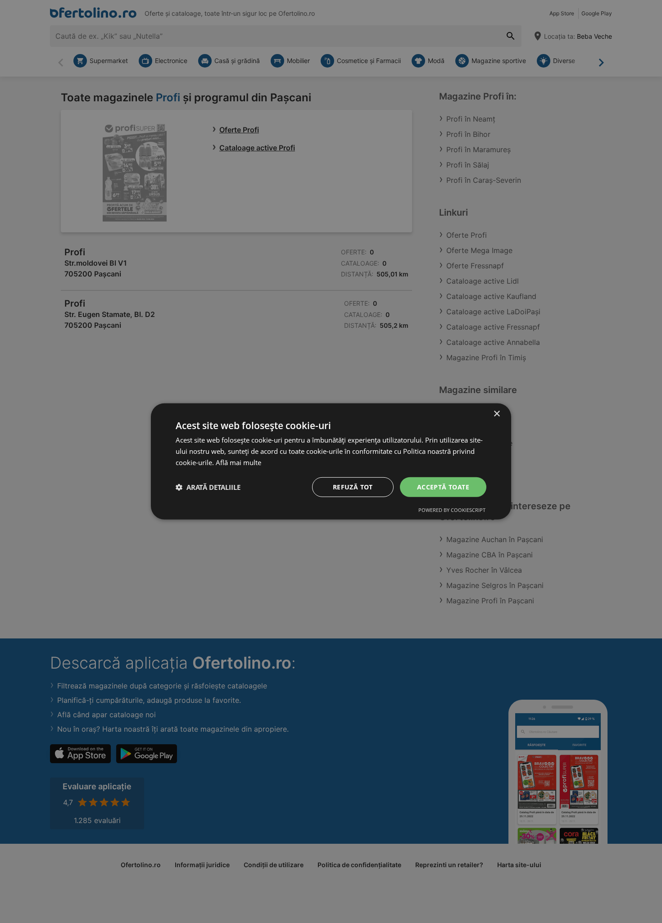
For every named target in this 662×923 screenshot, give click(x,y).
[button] (208, 487)
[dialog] (331, 461)
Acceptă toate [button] (443, 486)
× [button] (496, 414)
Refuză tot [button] (353, 486)
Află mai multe (238, 462)
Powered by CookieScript (451, 510)
